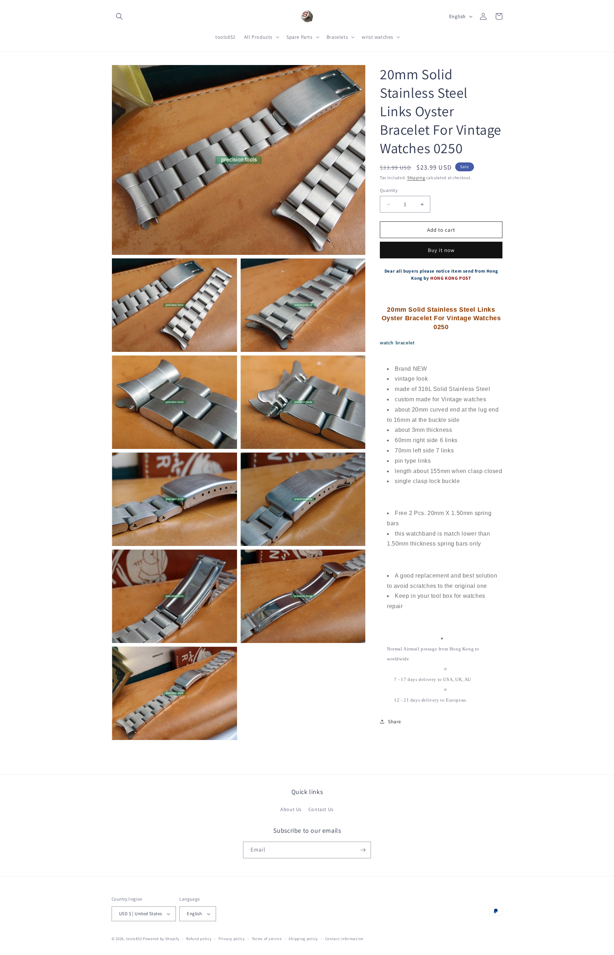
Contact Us (321, 809)
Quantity (389, 190)
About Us (291, 809)
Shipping (416, 177)
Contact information (344, 938)
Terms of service (267, 938)
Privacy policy (232, 938)
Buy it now (441, 250)
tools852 (134, 938)
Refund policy (198, 938)
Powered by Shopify (161, 938)
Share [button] (394, 721)
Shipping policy (303, 938)
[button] (119, 16)
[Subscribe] (363, 850)
